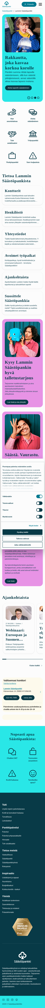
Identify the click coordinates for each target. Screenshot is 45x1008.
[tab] (32, 98)
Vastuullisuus (7, 855)
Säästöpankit (7, 11)
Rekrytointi (6, 866)
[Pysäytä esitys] (28, 97)
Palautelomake (8, 912)
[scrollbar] (22, 659)
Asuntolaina (6, 881)
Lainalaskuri (7, 821)
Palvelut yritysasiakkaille (11, 836)
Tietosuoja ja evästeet (10, 908)
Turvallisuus (7, 817)
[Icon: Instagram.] (12, 999)
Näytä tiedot (33, 525)
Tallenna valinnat (22, 538)
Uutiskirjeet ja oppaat (10, 878)
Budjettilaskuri (7, 885)
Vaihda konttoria (9, 683)
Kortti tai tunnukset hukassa (12, 813)
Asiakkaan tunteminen (10, 900)
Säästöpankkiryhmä (10, 863)
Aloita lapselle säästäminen (18, 88)
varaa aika (28, 698)
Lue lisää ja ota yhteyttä (16, 402)
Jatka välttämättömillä (22, 545)
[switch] (39, 503)
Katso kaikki (35, 665)
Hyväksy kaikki (22, 532)
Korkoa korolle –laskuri (11, 889)
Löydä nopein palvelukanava (13, 809)
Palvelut (5, 832)
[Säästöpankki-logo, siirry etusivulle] (6, 4)
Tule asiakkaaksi (8, 844)
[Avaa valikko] (40, 4)
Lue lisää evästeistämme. (23, 488)
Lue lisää (11, 581)
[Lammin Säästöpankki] (39, 692)
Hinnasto (5, 840)
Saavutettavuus (8, 904)
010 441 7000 (11, 698)
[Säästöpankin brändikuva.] (3, 999)
